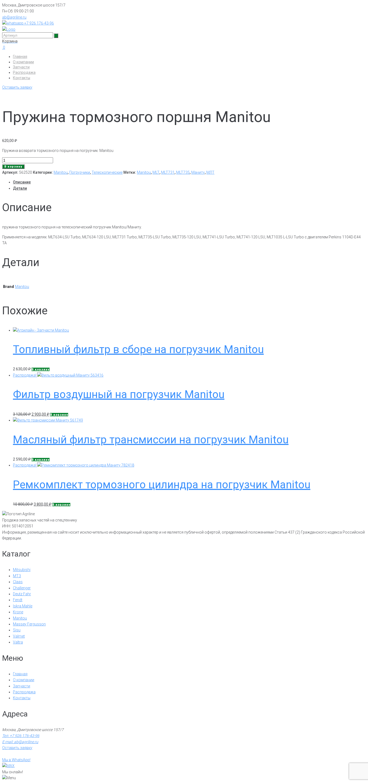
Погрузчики (79, 172)
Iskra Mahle (22, 606)
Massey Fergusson (29, 624)
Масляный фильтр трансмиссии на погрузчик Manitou (151, 439)
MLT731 (168, 172)
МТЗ (17, 576)
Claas (18, 582)
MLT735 (183, 172)
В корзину (13, 166)
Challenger (22, 588)
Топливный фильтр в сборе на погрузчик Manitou (138, 349)
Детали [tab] (20, 188)
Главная (20, 56)
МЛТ (210, 172)
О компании (23, 62)
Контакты (21, 78)
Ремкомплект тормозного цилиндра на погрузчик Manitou (161, 484)
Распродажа (24, 72)
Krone (18, 612)
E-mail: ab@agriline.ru (20, 742)
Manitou (61, 172)
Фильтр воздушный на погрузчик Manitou (118, 394)
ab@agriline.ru (14, 17)
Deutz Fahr (22, 594)
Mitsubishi (21, 570)
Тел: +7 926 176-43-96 (20, 735)
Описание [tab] (22, 182)
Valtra (18, 642)
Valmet (19, 636)
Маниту (198, 172)
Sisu (16, 630)
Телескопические (107, 172)
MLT (155, 172)
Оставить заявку (17, 87)
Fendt (17, 600)
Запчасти (21, 67)
